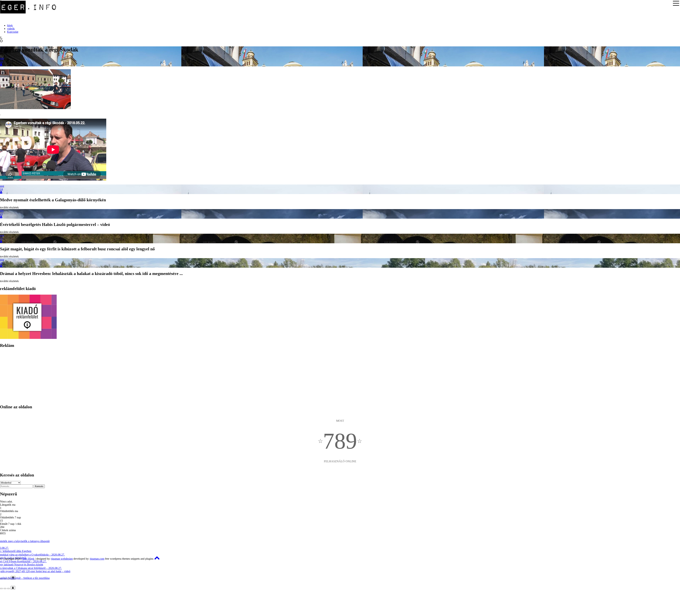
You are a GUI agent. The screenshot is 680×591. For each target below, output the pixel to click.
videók (11, 28)
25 (1, 213)
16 (1, 238)
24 (1, 189)
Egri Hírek (28, 558)
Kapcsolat (12, 31)
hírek (10, 25)
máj (2, 58)
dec (2, 210)
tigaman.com (97, 558)
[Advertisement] (106, 376)
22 (1, 61)
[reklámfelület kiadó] (28, 337)
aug (2, 185)
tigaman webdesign (62, 558)
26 (1, 262)
